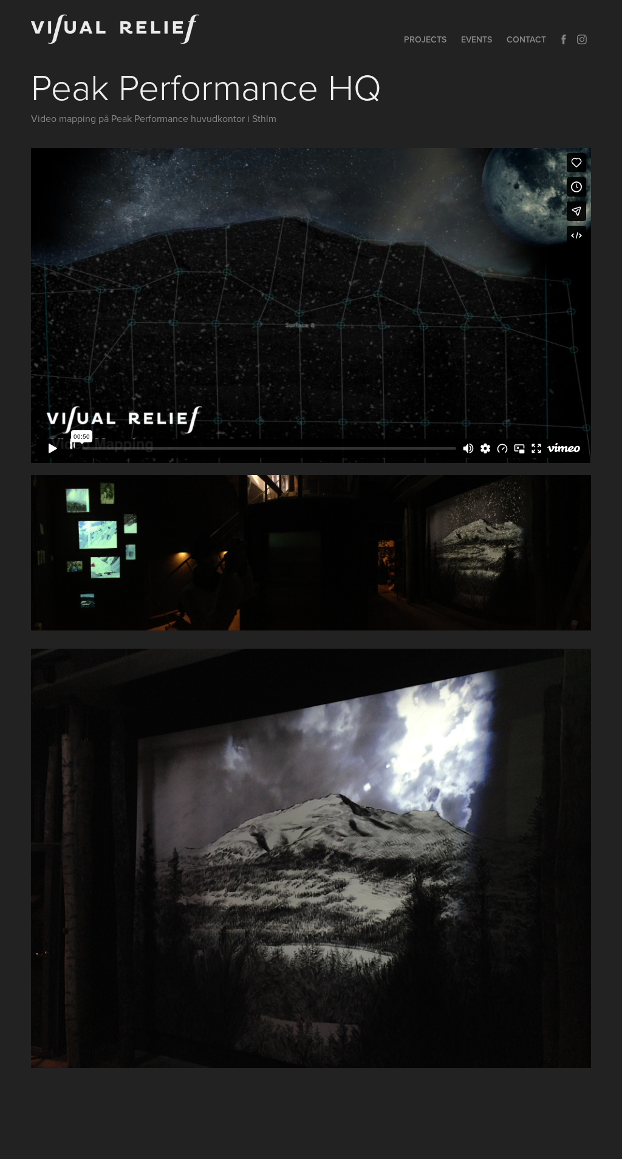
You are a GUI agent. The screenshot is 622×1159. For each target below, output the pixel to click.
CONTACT (526, 39)
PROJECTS (425, 39)
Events (476, 39)
